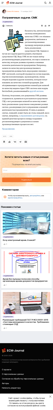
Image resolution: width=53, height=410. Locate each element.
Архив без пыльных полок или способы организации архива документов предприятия (25, 280)
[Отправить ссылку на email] (26, 142)
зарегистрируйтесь (15, 198)
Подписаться (26, 180)
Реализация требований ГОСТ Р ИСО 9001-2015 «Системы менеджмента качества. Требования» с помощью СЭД (26, 322)
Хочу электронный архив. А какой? (19, 240)
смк (10, 136)
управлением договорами (32, 116)
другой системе (36, 91)
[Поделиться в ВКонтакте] (15, 142)
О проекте (6, 369)
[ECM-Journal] (13, 350)
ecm (4, 136)
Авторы (5, 383)
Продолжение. (8, 129)
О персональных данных (13, 374)
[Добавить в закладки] (4, 142)
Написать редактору (11, 388)
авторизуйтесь (35, 196)
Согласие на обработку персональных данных (23, 379)
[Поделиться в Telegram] (20, 142)
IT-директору (7, 21)
